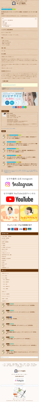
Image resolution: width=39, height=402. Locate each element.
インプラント (4, 251)
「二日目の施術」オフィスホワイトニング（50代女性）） (18, 338)
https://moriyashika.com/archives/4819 (17, 88)
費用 (3, 21)
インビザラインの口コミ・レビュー (7, 128)
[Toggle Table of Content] (35, 19)
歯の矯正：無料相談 (5, 238)
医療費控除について (5, 267)
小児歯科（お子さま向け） (6, 247)
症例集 (3, 262)
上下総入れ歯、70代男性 (11, 318)
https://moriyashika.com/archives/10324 (16, 89)
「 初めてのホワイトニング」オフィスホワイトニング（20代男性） (20, 305)
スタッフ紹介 (4, 275)
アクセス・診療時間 (5, 293)
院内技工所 (4, 256)
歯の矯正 (28, 363)
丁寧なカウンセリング (6, 252)
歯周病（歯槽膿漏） (5, 241)
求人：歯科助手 (6, 281)
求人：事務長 (6, 288)
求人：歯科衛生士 (7, 279)
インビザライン (4, 240)
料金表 (3, 265)
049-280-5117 (20, 376)
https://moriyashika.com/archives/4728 (9, 84)
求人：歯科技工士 (7, 286)
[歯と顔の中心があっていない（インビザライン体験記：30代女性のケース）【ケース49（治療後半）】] (23, 107)
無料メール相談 (5, 298)
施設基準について (12, 365)
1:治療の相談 (7, 26)
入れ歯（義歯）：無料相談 (6, 236)
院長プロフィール (5, 273)
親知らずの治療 (4, 249)
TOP (4, 363)
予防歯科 (3, 243)
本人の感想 (5, 23)
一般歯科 (3, 245)
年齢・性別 (5, 22)
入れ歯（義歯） (9, 363)
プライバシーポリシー (6, 296)
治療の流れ (4, 260)
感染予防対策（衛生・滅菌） (7, 254)
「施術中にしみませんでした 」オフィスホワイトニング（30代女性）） (21, 345)
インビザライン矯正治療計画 (8, 20)
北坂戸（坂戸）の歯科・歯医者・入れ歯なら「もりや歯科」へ (19, 374)
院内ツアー (4, 291)
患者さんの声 (9, 364)
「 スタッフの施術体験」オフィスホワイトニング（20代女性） (19, 325)
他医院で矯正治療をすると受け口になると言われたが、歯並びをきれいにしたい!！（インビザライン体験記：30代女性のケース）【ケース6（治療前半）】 (22, 165)
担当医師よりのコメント (7, 25)
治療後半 (14, 128)
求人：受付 (5, 284)
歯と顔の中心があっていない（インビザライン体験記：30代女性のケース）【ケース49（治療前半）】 (20, 170)
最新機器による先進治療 (6, 258)
